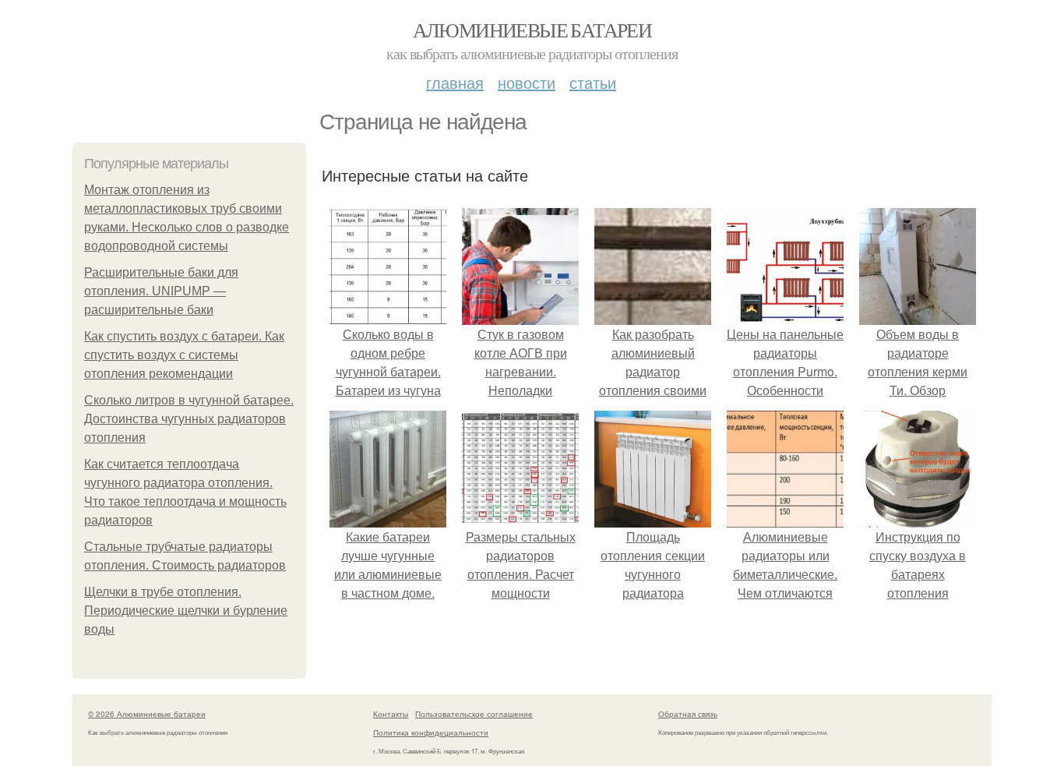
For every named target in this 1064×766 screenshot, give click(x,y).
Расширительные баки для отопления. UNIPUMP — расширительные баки (161, 291)
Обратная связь (687, 713)
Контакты (390, 713)
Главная (455, 82)
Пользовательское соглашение (474, 713)
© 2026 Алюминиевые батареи (147, 713)
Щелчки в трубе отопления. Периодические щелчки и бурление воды (185, 610)
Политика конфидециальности (430, 732)
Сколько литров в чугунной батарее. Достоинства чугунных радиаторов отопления (189, 419)
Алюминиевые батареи (532, 29)
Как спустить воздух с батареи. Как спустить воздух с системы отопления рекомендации (184, 355)
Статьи (592, 82)
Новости (526, 82)
